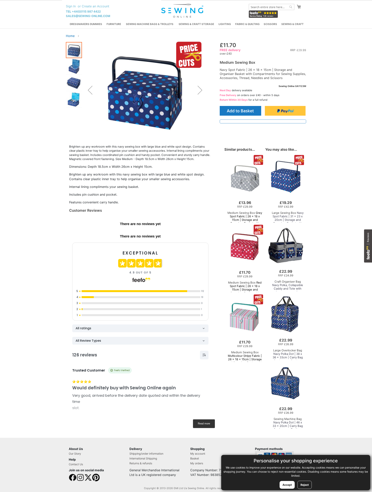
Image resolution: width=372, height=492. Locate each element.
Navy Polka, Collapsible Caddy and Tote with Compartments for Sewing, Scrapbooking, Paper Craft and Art (287, 290)
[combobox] (271, 7)
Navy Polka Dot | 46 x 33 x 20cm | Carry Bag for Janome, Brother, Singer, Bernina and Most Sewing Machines (287, 427)
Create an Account (95, 6)
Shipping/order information (146, 453)
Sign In (71, 6)
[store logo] (182, 11)
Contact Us (76, 464)
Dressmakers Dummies (86, 24)
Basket (194, 458)
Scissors (270, 24)
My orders (196, 463)
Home (70, 36)
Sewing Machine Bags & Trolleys (149, 24)
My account (197, 453)
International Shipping (143, 458)
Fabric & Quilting (247, 24)
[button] (90, 90)
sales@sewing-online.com (88, 16)
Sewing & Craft (292, 24)
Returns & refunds (140, 463)
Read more (204, 423)
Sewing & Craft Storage (196, 24)
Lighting (225, 24)
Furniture (114, 24)
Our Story (75, 453)
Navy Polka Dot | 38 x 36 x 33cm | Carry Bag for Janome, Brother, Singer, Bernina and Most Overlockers (288, 359)
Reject (305, 484)
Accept (287, 484)
